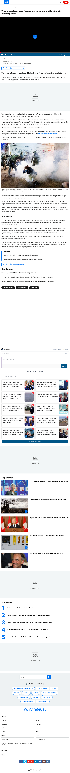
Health (3, 731)
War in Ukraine (42, 688)
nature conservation (49, 692)
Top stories (7, 477)
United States (22, 287)
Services (4, 750)
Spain (54, 688)
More (3, 755)
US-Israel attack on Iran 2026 (23, 688)
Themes (3, 716)
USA (15, 7)
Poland (16, 692)
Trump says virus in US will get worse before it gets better (21, 255)
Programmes (5, 739)
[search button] (49, 677)
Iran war (35, 697)
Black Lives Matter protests (47, 134)
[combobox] (35, 677)
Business (4, 724)
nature (36, 692)
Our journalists (40, 739)
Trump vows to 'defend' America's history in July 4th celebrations (23, 259)
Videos (38, 735)
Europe (3, 720)
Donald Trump (8, 287)
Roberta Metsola (28, 701)
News (6, 7)
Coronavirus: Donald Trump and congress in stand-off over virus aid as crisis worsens (27, 277)
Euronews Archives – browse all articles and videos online (16, 743)
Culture (3, 735)
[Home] (2, 7)
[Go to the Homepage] (6, 2)
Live (66, 2)
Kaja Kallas (46, 697)
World (10, 7)
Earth (3, 728)
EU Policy (39, 724)
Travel (38, 731)
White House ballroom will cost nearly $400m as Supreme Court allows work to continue (27, 281)
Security (34, 287)
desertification (42, 701)
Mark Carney (24, 697)
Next (37, 728)
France (26, 692)
